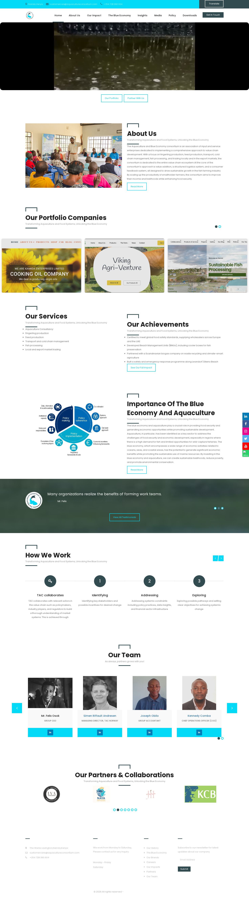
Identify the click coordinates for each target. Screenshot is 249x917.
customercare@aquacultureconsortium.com (73, 4)
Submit (184, 869)
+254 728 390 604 (112, 4)
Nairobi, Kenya (35, 4)
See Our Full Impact (141, 367)
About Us (74, 15)
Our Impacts (153, 867)
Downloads (190, 15)
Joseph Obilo (149, 716)
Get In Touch (213, 14)
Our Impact (94, 15)
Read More (137, 186)
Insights (142, 15)
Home (58, 15)
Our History (153, 848)
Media (158, 15)
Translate (214, 3)
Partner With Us (136, 98)
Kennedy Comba (199, 716)
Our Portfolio (112, 98)
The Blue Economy (119, 15)
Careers (151, 862)
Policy (172, 15)
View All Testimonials (124, 517)
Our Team (152, 876)
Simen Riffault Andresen (100, 716)
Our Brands (153, 857)
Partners (151, 871)
